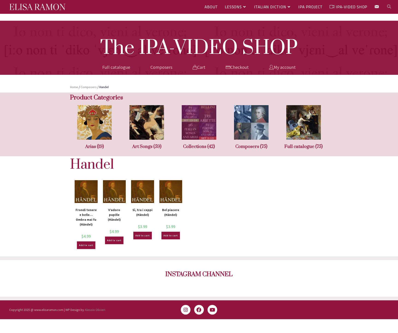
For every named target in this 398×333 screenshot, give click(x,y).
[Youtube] (212, 310)
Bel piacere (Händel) (170, 212)
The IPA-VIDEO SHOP (199, 48)
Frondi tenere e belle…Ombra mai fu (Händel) (86, 217)
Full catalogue (116, 67)
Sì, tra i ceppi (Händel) (142, 212)
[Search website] (389, 7)
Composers (161, 67)
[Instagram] (185, 310)
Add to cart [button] (86, 245)
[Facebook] (199, 310)
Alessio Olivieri (95, 310)
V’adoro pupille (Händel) (114, 215)
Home (74, 87)
